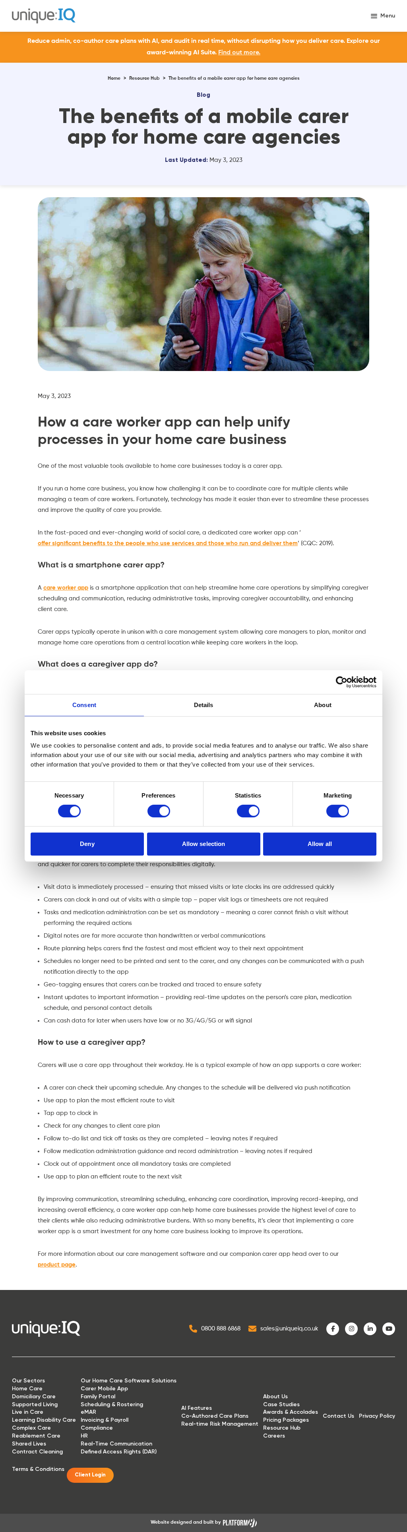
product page (57, 1265)
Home (114, 78)
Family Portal (98, 1396)
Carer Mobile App (104, 1388)
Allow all (320, 843)
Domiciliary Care (34, 1396)
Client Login (90, 1475)
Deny (87, 843)
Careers (274, 1435)
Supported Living (35, 1404)
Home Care (27, 1388)
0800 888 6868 (220, 1329)
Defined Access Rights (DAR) (119, 1451)
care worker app (65, 588)
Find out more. (239, 53)
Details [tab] (203, 705)
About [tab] (322, 705)
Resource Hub (144, 78)
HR (84, 1435)
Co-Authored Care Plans (214, 1416)
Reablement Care (36, 1435)
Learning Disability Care (44, 1420)
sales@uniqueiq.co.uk (289, 1329)
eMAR (88, 1412)
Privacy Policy (377, 1416)
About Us (275, 1396)
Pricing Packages (286, 1420)
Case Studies (281, 1404)
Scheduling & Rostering (112, 1404)
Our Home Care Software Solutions (128, 1380)
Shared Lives (29, 1443)
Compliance (97, 1427)
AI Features (196, 1408)
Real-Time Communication (116, 1443)
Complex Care (31, 1427)
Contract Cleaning (37, 1451)
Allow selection (203, 843)
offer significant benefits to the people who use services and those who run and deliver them (168, 543)
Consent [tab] (84, 705)
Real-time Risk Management (219, 1424)
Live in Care (27, 1412)
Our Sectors (28, 1380)
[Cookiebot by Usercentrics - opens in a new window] (341, 682)
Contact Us (338, 1416)
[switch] (158, 811)
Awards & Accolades (290, 1412)
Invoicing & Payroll (104, 1420)
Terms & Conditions (38, 1469)
